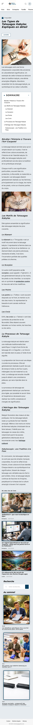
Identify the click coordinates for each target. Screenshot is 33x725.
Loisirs (6, 34)
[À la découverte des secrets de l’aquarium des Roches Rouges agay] (16, 561)
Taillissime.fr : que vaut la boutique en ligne (15, 515)
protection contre (23, 281)
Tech (3, 701)
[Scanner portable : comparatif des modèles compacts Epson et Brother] (16, 685)
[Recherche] (25, 4)
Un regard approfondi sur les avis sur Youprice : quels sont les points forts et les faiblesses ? (16, 544)
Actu (3, 663)
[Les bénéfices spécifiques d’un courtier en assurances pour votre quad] (16, 609)
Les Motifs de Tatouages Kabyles (14, 106)
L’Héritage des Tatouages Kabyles (15, 125)
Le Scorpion (9, 112)
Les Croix (8, 118)
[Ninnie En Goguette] (12, 4)
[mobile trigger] (3, 4)
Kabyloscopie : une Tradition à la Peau (15, 129)
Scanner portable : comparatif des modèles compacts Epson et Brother (14, 704)
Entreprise (4, 518)
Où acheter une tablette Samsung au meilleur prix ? (14, 666)
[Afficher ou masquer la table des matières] (24, 95)
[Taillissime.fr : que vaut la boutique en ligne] (16, 503)
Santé (3, 626)
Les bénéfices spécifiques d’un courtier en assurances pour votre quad (15, 628)
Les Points (8, 115)
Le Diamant (9, 109)
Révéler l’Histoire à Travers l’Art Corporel (14, 101)
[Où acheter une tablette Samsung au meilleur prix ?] (16, 647)
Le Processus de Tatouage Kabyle (15, 121)
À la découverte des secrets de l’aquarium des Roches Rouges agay (15, 573)
